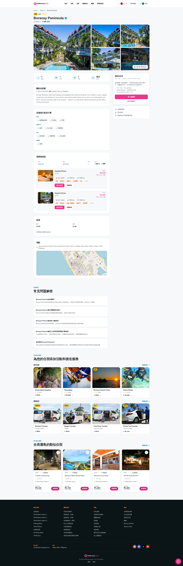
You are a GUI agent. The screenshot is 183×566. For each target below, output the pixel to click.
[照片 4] (43, 469)
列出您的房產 (128, 514)
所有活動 (96, 511)
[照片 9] (51, 469)
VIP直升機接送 (68, 532)
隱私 (89, 562)
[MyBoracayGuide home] (41, 3)
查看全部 (145, 365)
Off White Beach (38, 532)
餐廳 (92, 3)
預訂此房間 (59, 185)
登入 (145, 3)
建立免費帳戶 (131, 101)
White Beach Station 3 (40, 520)
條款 (94, 562)
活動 (78, 3)
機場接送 (85, 3)
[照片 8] (49, 469)
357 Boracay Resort (131, 475)
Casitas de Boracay (42, 475)
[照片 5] (45, 469)
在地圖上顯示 (46, 21)
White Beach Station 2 (40, 517)
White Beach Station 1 (40, 514)
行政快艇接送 (68, 526)
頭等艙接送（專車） (70, 520)
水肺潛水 (96, 523)
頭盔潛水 (96, 529)
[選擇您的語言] (122, 4)
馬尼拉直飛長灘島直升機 (71, 535)
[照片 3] (42, 469)
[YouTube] (147, 546)
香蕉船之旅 (97, 526)
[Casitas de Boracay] (47, 460)
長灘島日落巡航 (98, 514)
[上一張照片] (35, 460)
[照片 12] (55, 469)
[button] (72, 263)
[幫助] (126, 4)
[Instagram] (134, 546)
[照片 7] (48, 469)
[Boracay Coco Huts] (106, 460)
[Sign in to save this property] (58, 452)
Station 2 (42, 10)
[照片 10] (52, 469)
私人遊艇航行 (98, 535)
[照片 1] (39, 469)
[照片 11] (54, 469)
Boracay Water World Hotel (74, 475)
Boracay (36, 10)
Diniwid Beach (38, 526)
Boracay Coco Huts (101, 475)
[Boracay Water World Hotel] (76, 460)
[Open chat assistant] (178, 561)
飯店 (66, 3)
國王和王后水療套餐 (100, 532)
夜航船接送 (67, 529)
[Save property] (58, 452)
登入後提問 (131, 97)
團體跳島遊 (97, 517)
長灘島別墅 (37, 529)
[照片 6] (46, 469)
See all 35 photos (141, 67)
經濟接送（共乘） (69, 517)
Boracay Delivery (129, 523)
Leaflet (105, 274)
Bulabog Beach (38, 523)
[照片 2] (40, 469)
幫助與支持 (127, 517)
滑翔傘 (96, 520)
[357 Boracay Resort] (135, 460)
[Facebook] (139, 546)
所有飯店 (36, 511)
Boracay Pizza (128, 526)
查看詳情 (69, 185)
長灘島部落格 (128, 511)
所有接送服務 (68, 511)
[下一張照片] (59, 460)
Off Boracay (37, 535)
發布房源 (133, 3)
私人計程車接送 (68, 523)
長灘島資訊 (100, 3)
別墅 (72, 3)
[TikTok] (143, 546)
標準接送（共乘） (69, 514)
